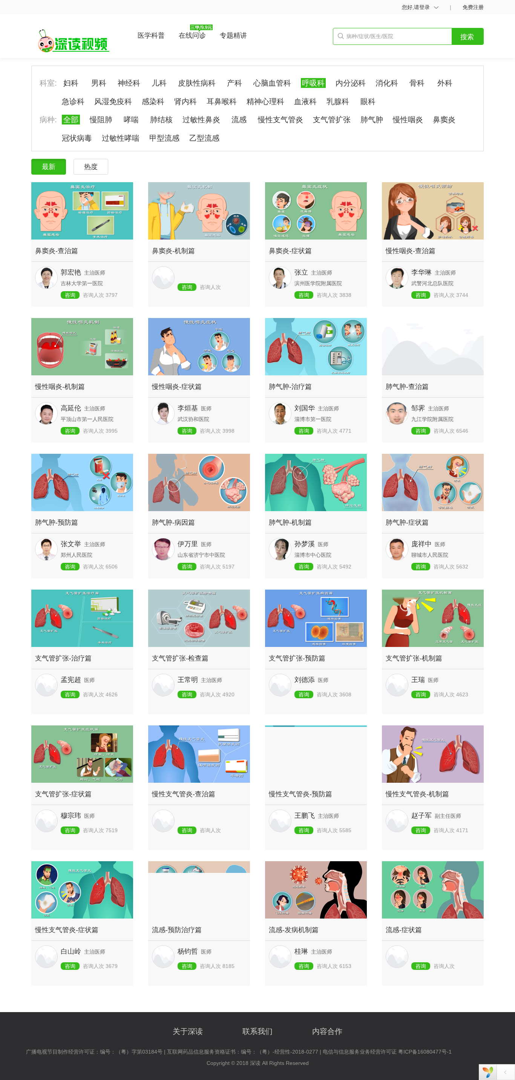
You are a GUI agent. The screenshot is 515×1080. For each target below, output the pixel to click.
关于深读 (189, 1031)
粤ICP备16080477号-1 (425, 1052)
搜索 (467, 37)
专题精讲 (233, 35)
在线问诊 (192, 35)
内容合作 (327, 1031)
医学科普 (151, 35)
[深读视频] (72, 42)
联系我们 (258, 1031)
